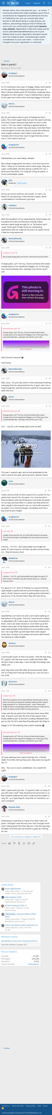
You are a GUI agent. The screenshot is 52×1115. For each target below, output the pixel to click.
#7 (50, 323)
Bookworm (33, 941)
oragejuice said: (9, 253)
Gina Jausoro (33, 964)
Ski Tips (8, 930)
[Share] (46, 82)
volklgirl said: (8, 696)
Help (39, 1106)
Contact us (6, 1106)
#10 (49, 490)
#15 (49, 691)
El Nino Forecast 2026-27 (16, 905)
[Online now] (6, 184)
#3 (50, 154)
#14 (49, 652)
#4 (50, 190)
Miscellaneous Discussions (15, 921)
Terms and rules (18, 1106)
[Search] (49, 3)
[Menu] (3, 3)
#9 (50, 406)
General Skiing (10, 910)
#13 (49, 611)
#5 (50, 215)
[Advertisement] (26, 52)
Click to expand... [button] (26, 349)
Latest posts (7, 884)
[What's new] (44, 3)
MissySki (25, 941)
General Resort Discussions (15, 902)
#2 (50, 113)
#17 (49, 816)
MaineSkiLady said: (10, 328)
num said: (6, 531)
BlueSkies (8, 941)
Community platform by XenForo (22, 1113)
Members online (9, 936)
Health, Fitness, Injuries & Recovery (18, 893)
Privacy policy (30, 1106)
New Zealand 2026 (13, 897)
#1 (50, 82)
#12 (49, 567)
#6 (50, 248)
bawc (19, 941)
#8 (50, 378)
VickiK (14, 941)
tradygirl (6, 68)
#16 (49, 786)
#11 (49, 526)
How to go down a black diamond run (21, 925)
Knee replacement (13, 888)
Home (45, 1106)
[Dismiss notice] (48, 10)
